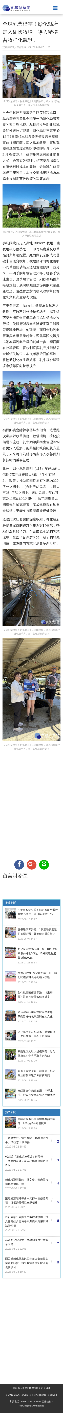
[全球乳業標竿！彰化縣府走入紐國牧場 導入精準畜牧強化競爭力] (19, 865)
